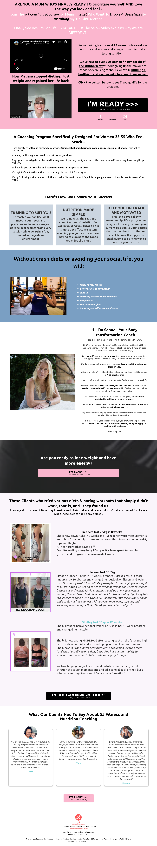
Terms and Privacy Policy (78, 829)
